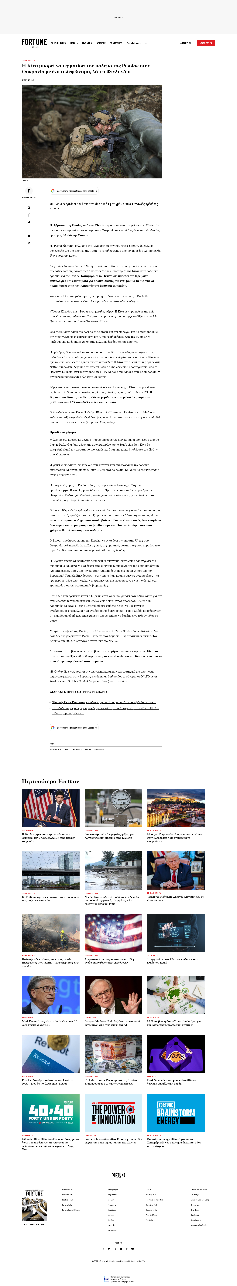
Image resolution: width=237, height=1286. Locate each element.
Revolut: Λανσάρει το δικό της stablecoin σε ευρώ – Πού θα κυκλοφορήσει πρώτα (48, 1081)
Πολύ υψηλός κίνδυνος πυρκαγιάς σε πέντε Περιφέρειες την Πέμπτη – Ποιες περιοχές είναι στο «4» (50, 962)
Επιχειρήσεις (112, 1195)
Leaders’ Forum (67, 1200)
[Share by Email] (29, 236)
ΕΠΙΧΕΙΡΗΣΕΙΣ (153, 1018)
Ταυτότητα (195, 1195)
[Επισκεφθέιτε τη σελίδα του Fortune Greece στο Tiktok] (127, 1249)
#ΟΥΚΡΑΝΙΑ (77, 749)
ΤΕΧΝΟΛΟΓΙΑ (153, 955)
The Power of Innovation (154, 1200)
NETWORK (101, 43)
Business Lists (67, 1195)
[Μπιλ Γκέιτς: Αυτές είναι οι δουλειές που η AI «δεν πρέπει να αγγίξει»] (51, 995)
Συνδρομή (195, 1215)
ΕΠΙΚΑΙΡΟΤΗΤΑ (29, 60)
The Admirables (133, 43)
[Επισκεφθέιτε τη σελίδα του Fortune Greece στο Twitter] (109, 1249)
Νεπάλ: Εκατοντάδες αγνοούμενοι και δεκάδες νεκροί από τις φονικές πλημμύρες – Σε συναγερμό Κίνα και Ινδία (112, 900)
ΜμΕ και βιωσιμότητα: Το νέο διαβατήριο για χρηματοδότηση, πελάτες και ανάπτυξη (174, 1023)
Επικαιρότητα (113, 1190)
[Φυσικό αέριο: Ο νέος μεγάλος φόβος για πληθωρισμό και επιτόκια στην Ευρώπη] (113, 808)
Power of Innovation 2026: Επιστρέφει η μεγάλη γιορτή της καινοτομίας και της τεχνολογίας (113, 1140)
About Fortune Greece (199, 1190)
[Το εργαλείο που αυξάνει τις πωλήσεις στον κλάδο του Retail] (176, 933)
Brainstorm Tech (151, 1205)
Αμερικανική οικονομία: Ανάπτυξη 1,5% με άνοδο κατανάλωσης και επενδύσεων (110, 960)
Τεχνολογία (112, 1205)
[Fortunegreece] (34, 47)
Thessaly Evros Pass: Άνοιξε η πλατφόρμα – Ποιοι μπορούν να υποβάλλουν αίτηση (104, 702)
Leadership (111, 1225)
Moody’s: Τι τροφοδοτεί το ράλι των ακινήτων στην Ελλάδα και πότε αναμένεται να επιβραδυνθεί (174, 838)
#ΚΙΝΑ (67, 749)
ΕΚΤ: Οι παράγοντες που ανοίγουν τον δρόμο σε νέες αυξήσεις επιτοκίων (50, 898)
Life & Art (111, 1200)
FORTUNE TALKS (58, 43)
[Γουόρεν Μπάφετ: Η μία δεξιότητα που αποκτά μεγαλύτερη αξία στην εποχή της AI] (113, 995)
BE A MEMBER (116, 43)
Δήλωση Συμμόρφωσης (200, 1200)
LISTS (72, 43)
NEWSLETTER (206, 43)
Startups (111, 1215)
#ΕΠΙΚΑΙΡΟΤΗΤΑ (56, 749)
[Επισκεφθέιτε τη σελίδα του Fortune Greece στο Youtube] (121, 1249)
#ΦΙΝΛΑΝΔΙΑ (99, 749)
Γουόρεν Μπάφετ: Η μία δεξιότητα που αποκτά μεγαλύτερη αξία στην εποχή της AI (112, 1023)
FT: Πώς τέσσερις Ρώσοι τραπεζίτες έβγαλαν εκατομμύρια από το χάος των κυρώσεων (111, 1081)
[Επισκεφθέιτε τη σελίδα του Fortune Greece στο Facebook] (103, 1249)
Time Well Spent (151, 1215)
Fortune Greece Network (71, 1210)
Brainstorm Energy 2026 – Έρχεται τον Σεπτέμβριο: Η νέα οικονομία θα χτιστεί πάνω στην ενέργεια (174, 1142)
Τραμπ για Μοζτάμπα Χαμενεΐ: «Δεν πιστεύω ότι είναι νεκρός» (175, 898)
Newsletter (195, 1210)
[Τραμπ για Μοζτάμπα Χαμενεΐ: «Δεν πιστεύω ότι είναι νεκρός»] (176, 870)
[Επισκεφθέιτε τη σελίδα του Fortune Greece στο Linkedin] (115, 1249)
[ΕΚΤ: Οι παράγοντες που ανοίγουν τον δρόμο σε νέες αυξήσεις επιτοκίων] (51, 870)
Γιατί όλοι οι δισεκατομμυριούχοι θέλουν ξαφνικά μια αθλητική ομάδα (171, 1081)
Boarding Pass (151, 1195)
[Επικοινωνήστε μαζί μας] (132, 1249)
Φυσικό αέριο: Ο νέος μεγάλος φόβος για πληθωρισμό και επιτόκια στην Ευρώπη (109, 836)
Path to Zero (150, 1220)
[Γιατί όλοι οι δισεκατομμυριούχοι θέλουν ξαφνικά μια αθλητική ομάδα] (176, 1054)
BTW (143, 1261)
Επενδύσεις (112, 1210)
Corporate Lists (67, 1190)
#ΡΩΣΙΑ (88, 749)
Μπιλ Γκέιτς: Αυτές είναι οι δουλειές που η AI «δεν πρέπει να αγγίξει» (49, 1023)
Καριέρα (111, 1220)
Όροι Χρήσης (196, 1220)
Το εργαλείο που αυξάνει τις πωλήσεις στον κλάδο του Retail (173, 960)
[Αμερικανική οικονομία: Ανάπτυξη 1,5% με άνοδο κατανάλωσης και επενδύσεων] (113, 933)
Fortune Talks (67, 1205)
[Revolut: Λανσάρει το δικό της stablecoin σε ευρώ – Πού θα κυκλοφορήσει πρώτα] (51, 1054)
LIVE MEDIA (87, 43)
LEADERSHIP (90, 1018)
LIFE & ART (152, 1076)
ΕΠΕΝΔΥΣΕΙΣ (27, 831)
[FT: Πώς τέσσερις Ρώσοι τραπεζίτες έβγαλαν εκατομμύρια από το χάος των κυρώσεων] (113, 1054)
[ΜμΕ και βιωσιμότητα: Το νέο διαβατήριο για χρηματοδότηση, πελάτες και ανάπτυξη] (176, 995)
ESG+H (148, 1190)
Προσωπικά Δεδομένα (199, 1225)
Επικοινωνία (195, 1205)
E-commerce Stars (152, 1210)
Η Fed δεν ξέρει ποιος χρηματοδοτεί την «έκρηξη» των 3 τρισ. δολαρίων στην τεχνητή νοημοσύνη (48, 838)
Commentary (112, 1230)
